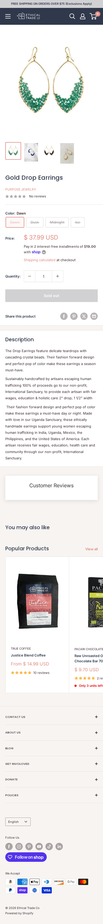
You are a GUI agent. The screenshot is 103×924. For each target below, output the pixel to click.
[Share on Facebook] (64, 316)
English (13, 822)
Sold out (51, 295)
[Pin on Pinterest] (74, 316)
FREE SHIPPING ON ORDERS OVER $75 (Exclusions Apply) (51, 4)
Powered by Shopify (19, 913)
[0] (93, 16)
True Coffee (21, 648)
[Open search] (72, 16)
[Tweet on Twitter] (84, 316)
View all (91, 549)
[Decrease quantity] (29, 276)
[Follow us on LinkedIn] (59, 846)
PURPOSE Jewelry (20, 189)
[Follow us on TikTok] (49, 846)
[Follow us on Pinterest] (29, 846)
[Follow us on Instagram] (19, 846)
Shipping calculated (39, 260)
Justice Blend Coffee (28, 655)
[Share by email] (94, 316)
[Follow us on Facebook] (9, 846)
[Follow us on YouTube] (39, 846)
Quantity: (13, 276)
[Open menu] (8, 16)
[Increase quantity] (57, 276)
